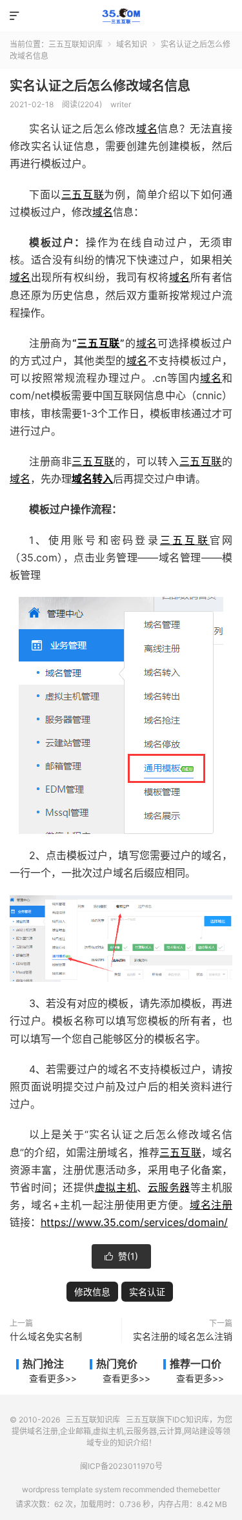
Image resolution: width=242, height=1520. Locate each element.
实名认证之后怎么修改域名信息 (100, 86)
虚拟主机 (116, 1187)
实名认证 (147, 1291)
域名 (146, 128)
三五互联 (82, 194)
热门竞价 (116, 1363)
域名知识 (131, 44)
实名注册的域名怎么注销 (182, 1336)
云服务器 (169, 1187)
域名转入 (92, 478)
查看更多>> (53, 1378)
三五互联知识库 (121, 16)
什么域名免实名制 (46, 1336)
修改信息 (92, 1291)
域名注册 (211, 1204)
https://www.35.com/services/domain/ (134, 1222)
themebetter (198, 1489)
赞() (121, 1256)
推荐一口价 (195, 1363)
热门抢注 (43, 1363)
